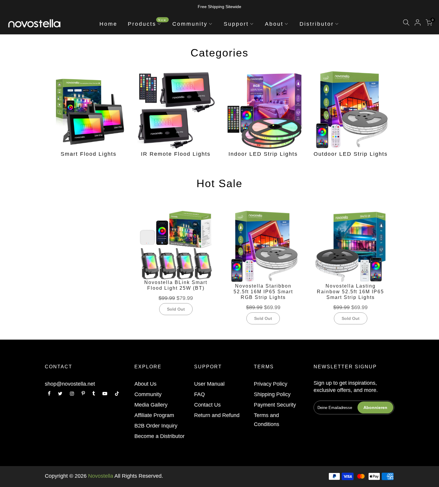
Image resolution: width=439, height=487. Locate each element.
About (274, 24)
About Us (145, 384)
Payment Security (275, 405)
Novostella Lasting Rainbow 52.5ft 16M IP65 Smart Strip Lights (350, 291)
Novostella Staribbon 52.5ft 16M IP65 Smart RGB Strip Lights (263, 291)
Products (147, 22)
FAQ (199, 394)
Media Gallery (151, 405)
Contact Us (207, 405)
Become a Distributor (159, 436)
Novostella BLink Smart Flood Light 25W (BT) (175, 285)
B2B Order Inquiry (155, 426)
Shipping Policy (272, 394)
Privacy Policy (270, 384)
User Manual (209, 384)
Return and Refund (217, 415)
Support (236, 24)
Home (108, 24)
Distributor (317, 24)
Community (190, 24)
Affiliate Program (154, 415)
